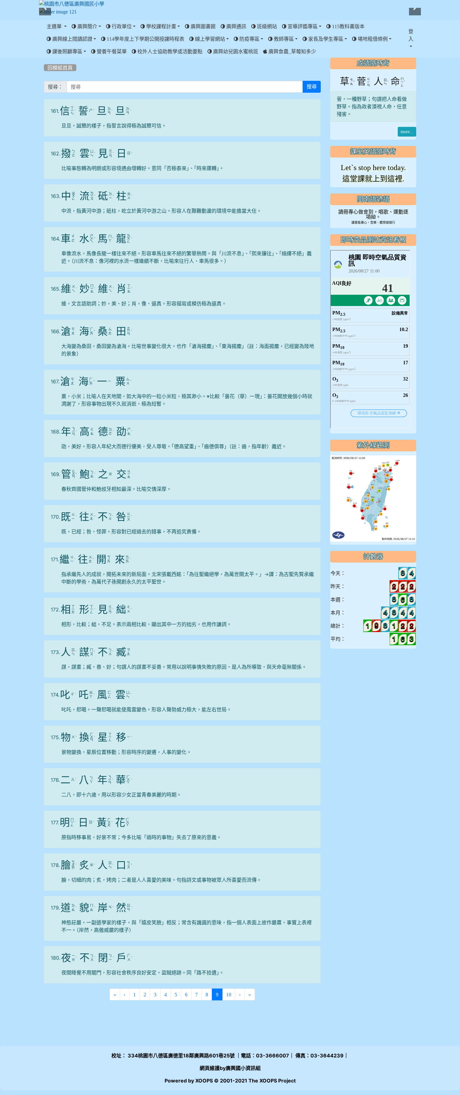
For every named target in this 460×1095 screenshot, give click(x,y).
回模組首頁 (60, 67)
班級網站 (266, 26)
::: (45, 59)
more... (407, 131)
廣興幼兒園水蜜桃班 (235, 51)
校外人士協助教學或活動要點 (169, 51)
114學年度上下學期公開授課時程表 (144, 38)
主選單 (55, 26)
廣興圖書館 (202, 26)
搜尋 (312, 86)
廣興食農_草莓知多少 (291, 51)
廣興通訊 (235, 26)
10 (228, 994)
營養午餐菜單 (111, 51)
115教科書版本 (348, 26)
